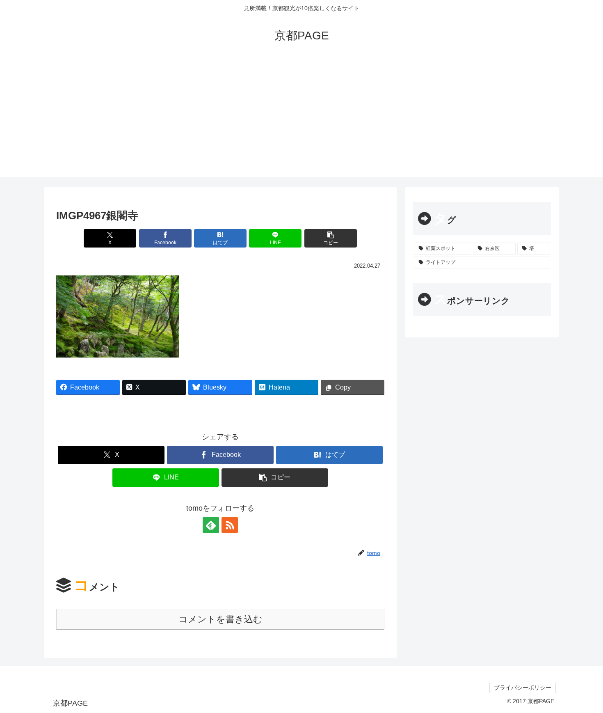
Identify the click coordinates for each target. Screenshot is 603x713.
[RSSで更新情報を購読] (230, 525)
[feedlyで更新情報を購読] (211, 525)
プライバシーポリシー (522, 687)
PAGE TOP (582, 685)
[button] (330, 238)
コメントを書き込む (220, 619)
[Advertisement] (301, 119)
